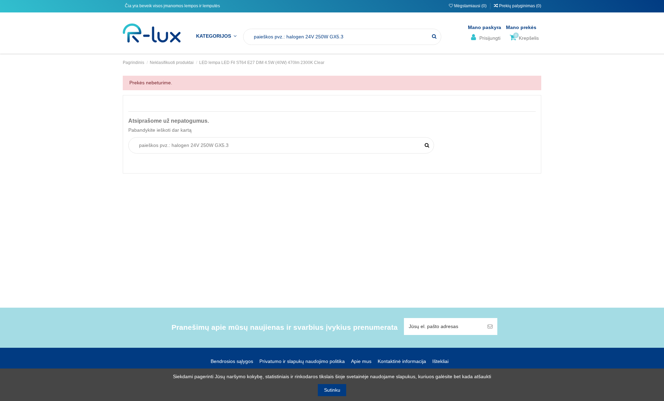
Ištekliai (440, 361)
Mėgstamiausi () (470, 5)
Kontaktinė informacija (402, 361)
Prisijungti (489, 38)
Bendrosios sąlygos (232, 361)
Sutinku (332, 390)
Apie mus (361, 361)
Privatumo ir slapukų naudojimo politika (302, 361)
